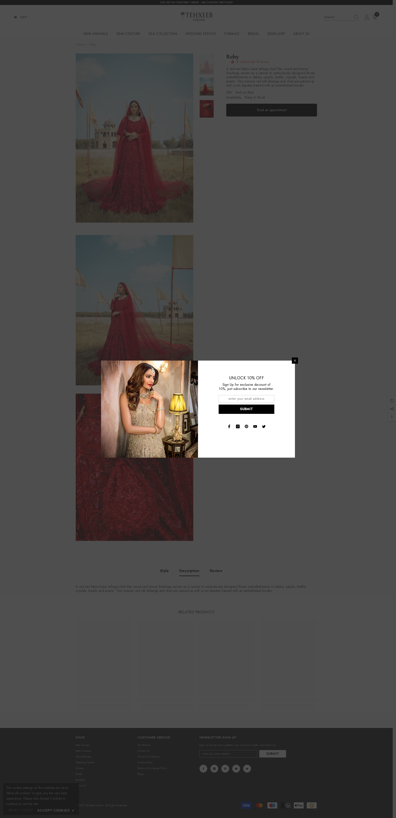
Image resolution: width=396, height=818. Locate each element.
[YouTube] (255, 426)
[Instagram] (237, 426)
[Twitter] (263, 426)
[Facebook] (229, 426)
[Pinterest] (246, 426)
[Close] (295, 360)
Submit (246, 409)
